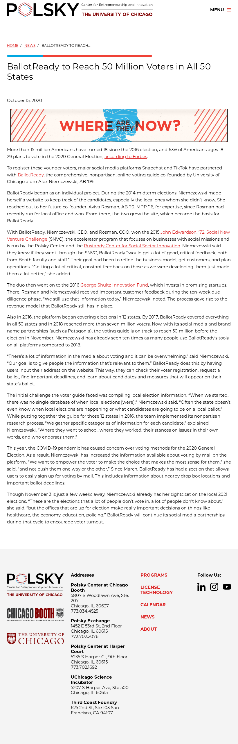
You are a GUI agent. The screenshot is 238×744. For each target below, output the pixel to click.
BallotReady (31, 175)
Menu (217, 9)
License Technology (156, 590)
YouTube (227, 587)
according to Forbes (125, 156)
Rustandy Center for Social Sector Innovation (132, 245)
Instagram (214, 587)
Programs (153, 575)
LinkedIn (201, 587)
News (29, 45)
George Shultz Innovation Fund (114, 285)
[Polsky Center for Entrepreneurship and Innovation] (80, 9)
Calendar (153, 604)
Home (12, 45)
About (148, 629)
